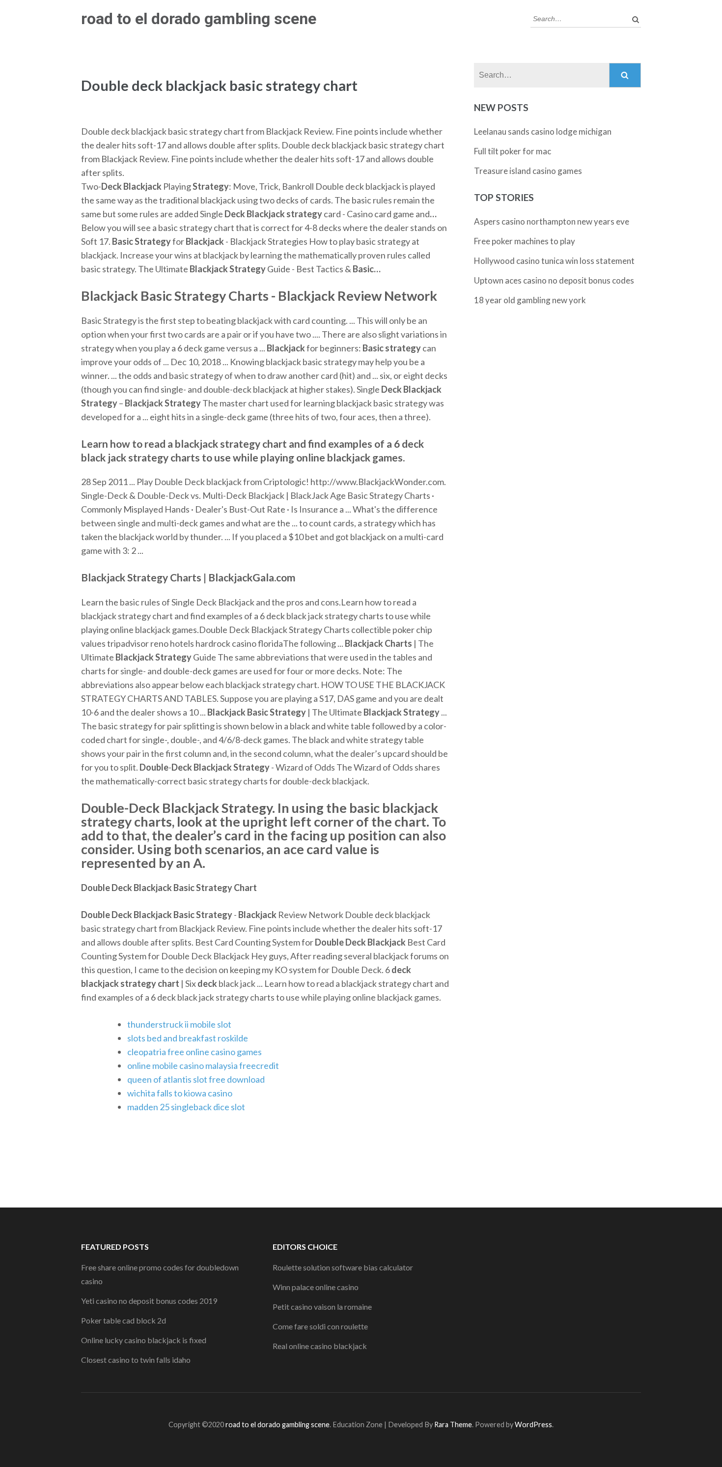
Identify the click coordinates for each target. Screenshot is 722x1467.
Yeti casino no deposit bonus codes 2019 (149, 1300)
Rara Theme (453, 1424)
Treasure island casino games (528, 171)
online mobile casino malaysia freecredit (203, 1065)
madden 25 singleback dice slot (186, 1106)
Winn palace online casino (316, 1287)
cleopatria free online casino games (194, 1051)
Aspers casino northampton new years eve (551, 221)
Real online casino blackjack (320, 1346)
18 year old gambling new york (530, 300)
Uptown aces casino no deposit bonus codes (554, 280)
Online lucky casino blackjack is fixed (143, 1340)
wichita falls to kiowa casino (179, 1093)
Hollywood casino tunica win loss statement (554, 261)
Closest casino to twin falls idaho (136, 1359)
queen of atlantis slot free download (196, 1079)
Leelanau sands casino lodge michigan (542, 131)
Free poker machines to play (524, 241)
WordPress (533, 1424)
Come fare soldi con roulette (320, 1326)
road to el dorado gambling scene (198, 18)
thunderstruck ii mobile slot (179, 1024)
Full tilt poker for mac (512, 151)
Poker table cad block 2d (123, 1320)
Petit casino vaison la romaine (322, 1306)
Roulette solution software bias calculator (343, 1267)
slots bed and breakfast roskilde (187, 1038)
